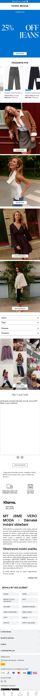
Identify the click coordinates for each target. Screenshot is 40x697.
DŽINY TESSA (27, 612)
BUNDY (6, 594)
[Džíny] (20, 34)
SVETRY (6, 623)
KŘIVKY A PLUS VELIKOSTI (9, 600)
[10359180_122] (20, 274)
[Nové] (20, 128)
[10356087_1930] (20, 221)
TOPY (5, 617)
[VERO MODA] (20, 6)
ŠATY (24, 599)
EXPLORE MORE (20, 465)
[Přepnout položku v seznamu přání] (17, 67)
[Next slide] (38, 80)
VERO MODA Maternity (20, 557)
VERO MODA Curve (30, 566)
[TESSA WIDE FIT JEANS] (20, 364)
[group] (9, 82)
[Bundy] (20, 299)
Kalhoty (24, 617)
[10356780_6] (20, 168)
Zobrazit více (32, 578)
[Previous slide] (1, 80)
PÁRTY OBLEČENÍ (28, 623)
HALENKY (7, 607)
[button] (9, 78)
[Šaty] (20, 247)
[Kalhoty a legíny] (20, 334)
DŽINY (24, 594)
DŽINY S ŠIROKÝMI (10, 612)
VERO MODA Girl (8, 561)
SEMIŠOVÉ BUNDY (28, 607)
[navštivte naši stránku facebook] (2, 682)
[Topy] (20, 194)
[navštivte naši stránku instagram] (5, 682)
